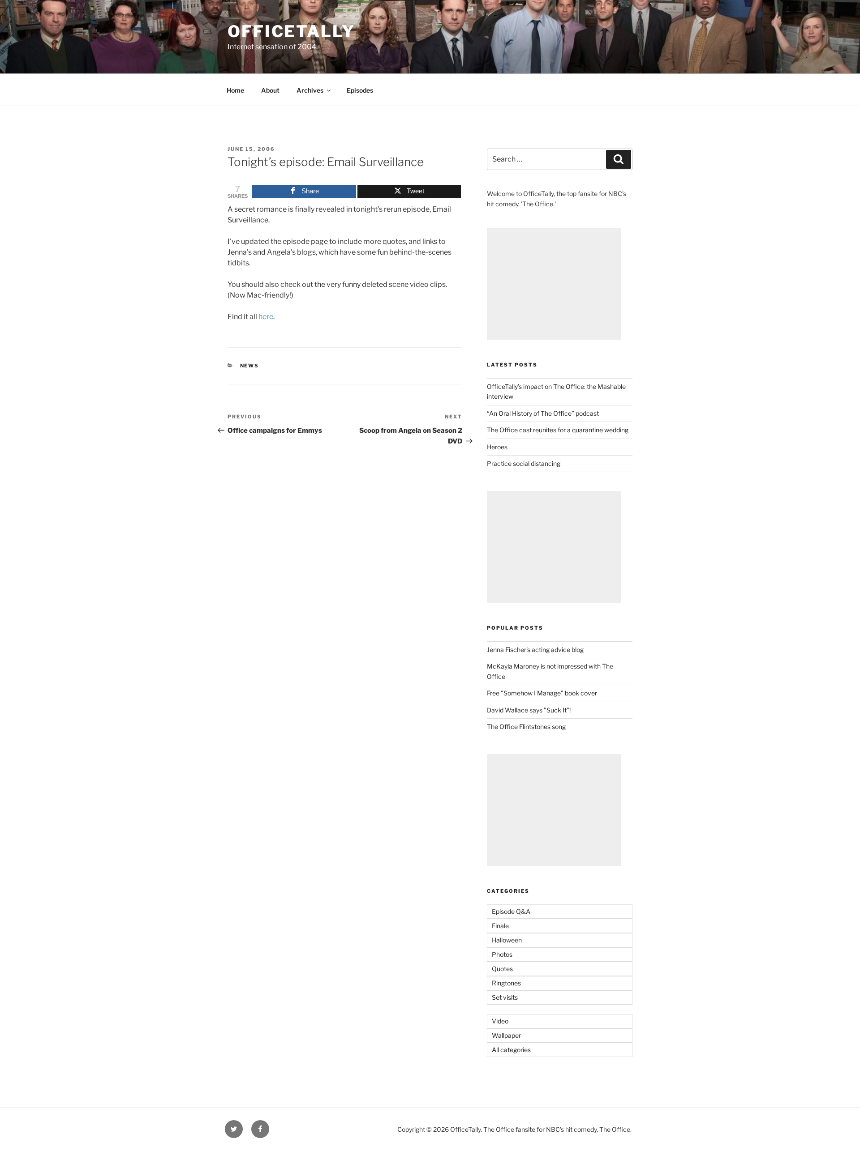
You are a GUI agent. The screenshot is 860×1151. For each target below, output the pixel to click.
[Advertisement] (554, 284)
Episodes (360, 90)
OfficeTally (291, 31)
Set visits (505, 997)
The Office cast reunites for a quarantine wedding (557, 430)
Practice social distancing (523, 463)
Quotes (502, 968)
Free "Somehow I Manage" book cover (542, 693)
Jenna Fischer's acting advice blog (535, 649)
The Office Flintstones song (526, 726)
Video (500, 1021)
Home (235, 90)
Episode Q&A (511, 911)
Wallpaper (506, 1035)
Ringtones (506, 983)
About (270, 90)
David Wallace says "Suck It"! (529, 710)
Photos (502, 954)
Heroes (497, 447)
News (249, 365)
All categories (511, 1049)
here (265, 316)
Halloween (507, 940)
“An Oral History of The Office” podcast (543, 413)
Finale (500, 925)
